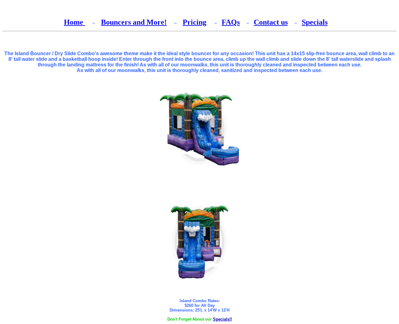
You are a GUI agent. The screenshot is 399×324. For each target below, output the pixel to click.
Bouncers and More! (134, 22)
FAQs (231, 22)
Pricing (194, 22)
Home (74, 22)
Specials (315, 22)
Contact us (271, 22)
